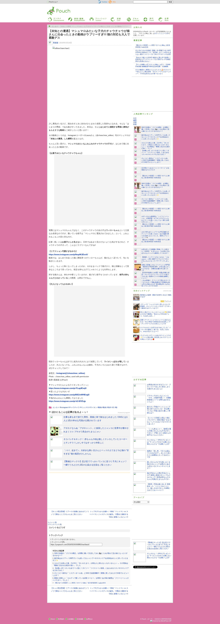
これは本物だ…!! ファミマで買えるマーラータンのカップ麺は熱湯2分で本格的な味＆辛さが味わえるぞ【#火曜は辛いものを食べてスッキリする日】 (155, 283)
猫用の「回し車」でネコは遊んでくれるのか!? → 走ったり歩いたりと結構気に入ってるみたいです (159, 454)
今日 (134, 118)
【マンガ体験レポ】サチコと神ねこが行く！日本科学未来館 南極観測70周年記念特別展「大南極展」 (152, 65)
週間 (134, 120)
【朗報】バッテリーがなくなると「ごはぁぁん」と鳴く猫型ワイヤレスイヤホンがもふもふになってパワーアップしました (155, 260)
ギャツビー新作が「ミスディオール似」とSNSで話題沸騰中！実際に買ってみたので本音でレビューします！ (155, 160)
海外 (109, 407)
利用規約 (61, 619)
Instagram (64, 407)
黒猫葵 (55, 43)
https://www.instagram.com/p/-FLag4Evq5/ (67, 388)
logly (170, 290)
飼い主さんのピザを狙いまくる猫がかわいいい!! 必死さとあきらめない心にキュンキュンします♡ (158, 465)
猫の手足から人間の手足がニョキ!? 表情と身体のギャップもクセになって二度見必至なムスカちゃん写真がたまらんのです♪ (158, 476)
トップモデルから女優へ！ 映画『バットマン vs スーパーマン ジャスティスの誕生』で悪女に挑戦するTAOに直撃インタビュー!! (109, 514)
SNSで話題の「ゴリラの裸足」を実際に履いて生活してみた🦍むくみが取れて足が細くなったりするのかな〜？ (155, 129)
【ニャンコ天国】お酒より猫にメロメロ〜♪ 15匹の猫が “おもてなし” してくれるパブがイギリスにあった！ (159, 421)
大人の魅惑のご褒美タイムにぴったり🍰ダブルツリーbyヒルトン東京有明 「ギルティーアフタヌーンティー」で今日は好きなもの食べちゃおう (153, 71)
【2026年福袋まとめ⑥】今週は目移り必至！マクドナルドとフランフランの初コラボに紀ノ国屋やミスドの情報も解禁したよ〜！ (155, 275)
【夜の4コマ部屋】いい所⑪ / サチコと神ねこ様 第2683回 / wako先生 (80, 583)
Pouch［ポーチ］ (53, 7)
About (53, 619)
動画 (104, 407)
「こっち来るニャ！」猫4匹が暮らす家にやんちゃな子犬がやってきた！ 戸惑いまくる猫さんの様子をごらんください (159, 432)
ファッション (94, 18)
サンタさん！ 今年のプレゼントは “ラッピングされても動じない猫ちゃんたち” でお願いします (159, 442)
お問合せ (89, 619)
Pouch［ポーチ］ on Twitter (102, 2)
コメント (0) (52, 522)
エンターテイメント (55, 18)
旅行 (144, 18)
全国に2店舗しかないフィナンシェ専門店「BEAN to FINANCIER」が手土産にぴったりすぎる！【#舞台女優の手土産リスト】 (155, 267)
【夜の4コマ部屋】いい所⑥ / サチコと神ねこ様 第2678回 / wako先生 (155, 225)
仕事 (160, 18)
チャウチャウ (74, 407)
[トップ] (49, 26)
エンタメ (56, 407)
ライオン (93, 407)
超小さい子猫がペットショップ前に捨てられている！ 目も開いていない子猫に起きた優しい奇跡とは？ (159, 410)
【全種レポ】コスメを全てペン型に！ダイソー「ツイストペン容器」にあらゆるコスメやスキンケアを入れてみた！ (155, 152)
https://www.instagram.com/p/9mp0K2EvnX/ (68, 254)
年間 (134, 124)
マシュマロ (85, 407)
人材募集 (71, 619)
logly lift (127, 412)
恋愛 (112, 18)
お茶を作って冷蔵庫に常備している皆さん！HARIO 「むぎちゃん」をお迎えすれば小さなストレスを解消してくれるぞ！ (155, 251)
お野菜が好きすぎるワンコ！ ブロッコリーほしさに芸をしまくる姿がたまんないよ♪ (159, 387)
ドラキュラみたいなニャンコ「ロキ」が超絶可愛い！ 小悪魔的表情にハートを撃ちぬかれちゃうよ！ (159, 399)
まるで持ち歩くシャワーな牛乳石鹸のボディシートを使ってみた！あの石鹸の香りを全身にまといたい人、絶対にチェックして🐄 (155, 235)
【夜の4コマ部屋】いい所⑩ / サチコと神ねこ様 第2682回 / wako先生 (155, 240)
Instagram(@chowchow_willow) (70, 373)
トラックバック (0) (54, 524)
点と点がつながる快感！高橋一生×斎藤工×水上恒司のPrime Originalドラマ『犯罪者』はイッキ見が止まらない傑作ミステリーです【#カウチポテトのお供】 (153, 52)
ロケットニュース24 (162, 33)
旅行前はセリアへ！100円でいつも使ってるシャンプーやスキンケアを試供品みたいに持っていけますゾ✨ (155, 137)
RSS (110, 1)
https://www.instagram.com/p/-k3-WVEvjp (67, 401)
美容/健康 (71, 18)
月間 (134, 122)
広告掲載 (80, 619)
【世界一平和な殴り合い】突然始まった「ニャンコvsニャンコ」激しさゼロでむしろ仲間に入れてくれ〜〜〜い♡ (158, 487)
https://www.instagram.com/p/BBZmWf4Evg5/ (69, 395)
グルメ (128, 18)
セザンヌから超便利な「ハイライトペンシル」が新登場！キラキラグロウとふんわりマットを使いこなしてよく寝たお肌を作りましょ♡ (155, 219)
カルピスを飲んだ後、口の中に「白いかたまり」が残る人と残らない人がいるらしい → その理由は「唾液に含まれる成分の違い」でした (155, 145)
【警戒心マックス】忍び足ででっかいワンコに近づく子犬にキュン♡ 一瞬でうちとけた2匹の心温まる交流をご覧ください (158, 546)
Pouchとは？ (53, 2)
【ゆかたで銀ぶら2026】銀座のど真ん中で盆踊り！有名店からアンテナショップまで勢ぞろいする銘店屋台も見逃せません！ (153, 59)
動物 (100, 407)
